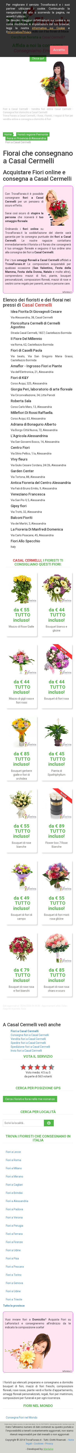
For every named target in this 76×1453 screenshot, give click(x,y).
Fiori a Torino (13, 1274)
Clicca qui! (38, 58)
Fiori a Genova (14, 1283)
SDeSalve (48, 1449)
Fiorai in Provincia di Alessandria (26, 138)
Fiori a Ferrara (14, 1233)
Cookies (38, 1443)
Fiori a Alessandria (17, 1201)
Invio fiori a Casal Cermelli (26, 1050)
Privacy (49, 1443)
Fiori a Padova (14, 1209)
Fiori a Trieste (14, 1299)
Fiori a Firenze (14, 1242)
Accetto (59, 50)
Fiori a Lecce (13, 1151)
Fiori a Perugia (14, 1225)
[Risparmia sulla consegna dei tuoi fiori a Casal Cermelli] (38, 83)
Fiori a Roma (13, 1160)
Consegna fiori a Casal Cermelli (30, 1035)
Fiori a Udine (13, 1250)
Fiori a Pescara (15, 1266)
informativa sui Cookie (48, 28)
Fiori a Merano (14, 1176)
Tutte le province (14, 1305)
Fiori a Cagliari (14, 1184)
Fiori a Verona (14, 1217)
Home (8, 134)
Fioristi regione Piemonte (33, 134)
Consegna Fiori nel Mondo (21, 1417)
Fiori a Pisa (12, 1258)
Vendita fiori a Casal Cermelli (28, 1038)
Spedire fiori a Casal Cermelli (28, 1042)
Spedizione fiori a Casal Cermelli (30, 1046)
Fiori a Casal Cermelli (25, 1031)
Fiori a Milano (14, 1168)
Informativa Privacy (19, 32)
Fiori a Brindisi (14, 1192)
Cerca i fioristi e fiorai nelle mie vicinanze (30, 1099)
